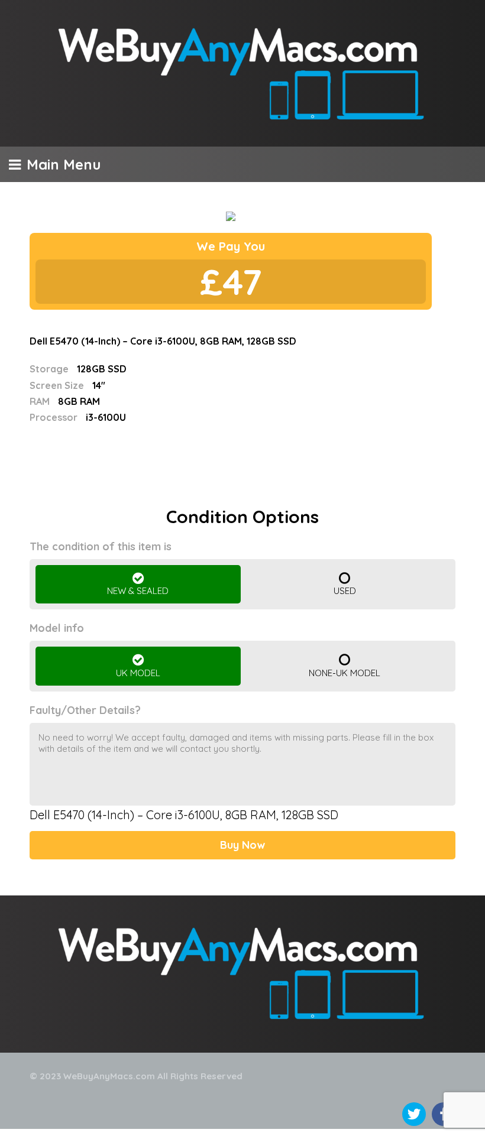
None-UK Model (344, 673)
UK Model (138, 673)
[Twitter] (414, 1114)
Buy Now (242, 845)
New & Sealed (138, 590)
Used (345, 590)
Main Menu (64, 164)
